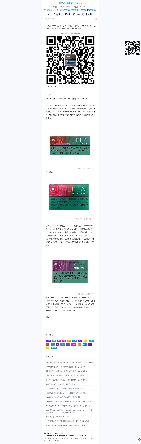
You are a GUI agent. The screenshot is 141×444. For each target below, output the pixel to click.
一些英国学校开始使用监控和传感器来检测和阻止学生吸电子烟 (67, 421)
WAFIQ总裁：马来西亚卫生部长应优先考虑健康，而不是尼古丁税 (68, 406)
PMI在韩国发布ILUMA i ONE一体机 (58, 417)
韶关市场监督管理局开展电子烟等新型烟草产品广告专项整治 (66, 393)
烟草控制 (54, 348)
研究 (69, 341)
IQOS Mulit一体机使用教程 (80, 438)
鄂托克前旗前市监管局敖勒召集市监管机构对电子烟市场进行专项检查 (69, 362)
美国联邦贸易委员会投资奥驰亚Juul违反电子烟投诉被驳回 (65, 425)
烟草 (54, 341)
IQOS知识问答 (85, 7)
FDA (47, 348)
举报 (96, 19)
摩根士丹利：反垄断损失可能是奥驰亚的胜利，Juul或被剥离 (66, 371)
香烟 (80, 341)
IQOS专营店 (66, 10)
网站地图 (56, 440)
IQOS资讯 (75, 7)
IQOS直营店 (92, 10)
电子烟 (48, 341)
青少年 (62, 344)
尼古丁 (74, 341)
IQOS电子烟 (57, 10)
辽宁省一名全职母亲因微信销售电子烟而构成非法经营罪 (65, 388)
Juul (53, 344)
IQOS (84, 344)
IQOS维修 (54, 7)
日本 (90, 344)
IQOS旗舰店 (48, 10)
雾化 (85, 341)
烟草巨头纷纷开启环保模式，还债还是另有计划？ (62, 384)
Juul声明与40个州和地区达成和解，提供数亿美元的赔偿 (65, 375)
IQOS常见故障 (65, 7)
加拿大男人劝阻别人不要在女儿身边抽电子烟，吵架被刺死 (66, 367)
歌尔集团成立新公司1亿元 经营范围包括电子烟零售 (63, 397)
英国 (68, 344)
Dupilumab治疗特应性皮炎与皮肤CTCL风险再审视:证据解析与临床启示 (70, 401)
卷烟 (47, 344)
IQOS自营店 (75, 10)
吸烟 (64, 341)
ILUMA (73, 344)
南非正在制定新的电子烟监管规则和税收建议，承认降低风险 (66, 380)
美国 (59, 341)
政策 (79, 344)
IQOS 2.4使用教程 (62, 438)
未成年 (91, 341)
